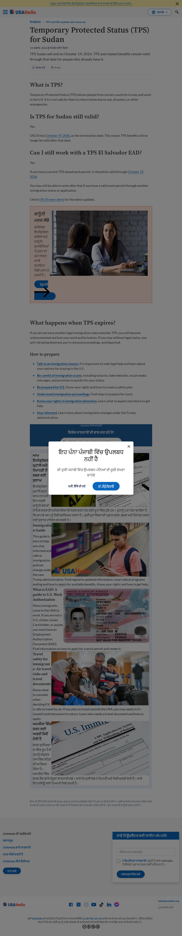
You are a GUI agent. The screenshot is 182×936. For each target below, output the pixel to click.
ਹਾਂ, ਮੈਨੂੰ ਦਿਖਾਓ (106, 486)
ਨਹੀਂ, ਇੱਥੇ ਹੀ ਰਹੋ (76, 486)
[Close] (129, 446)
